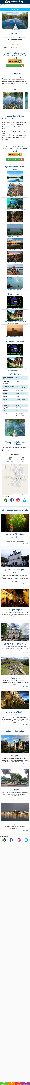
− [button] (4, 468)
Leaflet (14, 494)
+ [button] (4, 466)
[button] (29, 1)
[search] (15, 5)
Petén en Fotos (17, 29)
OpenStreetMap (20, 494)
